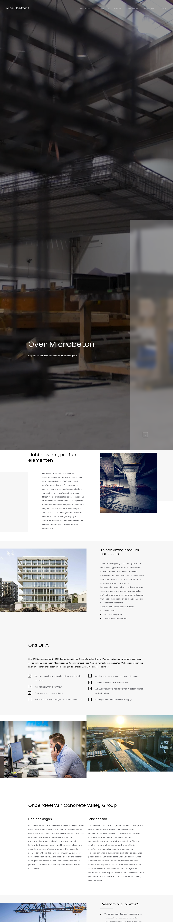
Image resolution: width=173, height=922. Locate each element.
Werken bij (148, 8)
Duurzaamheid (87, 8)
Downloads (133, 8)
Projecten (104, 8)
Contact (163, 8)
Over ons (118, 8)
